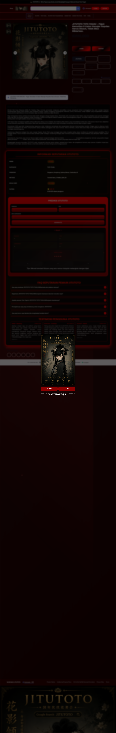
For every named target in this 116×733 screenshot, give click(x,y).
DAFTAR (49, 389)
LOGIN (67, 389)
